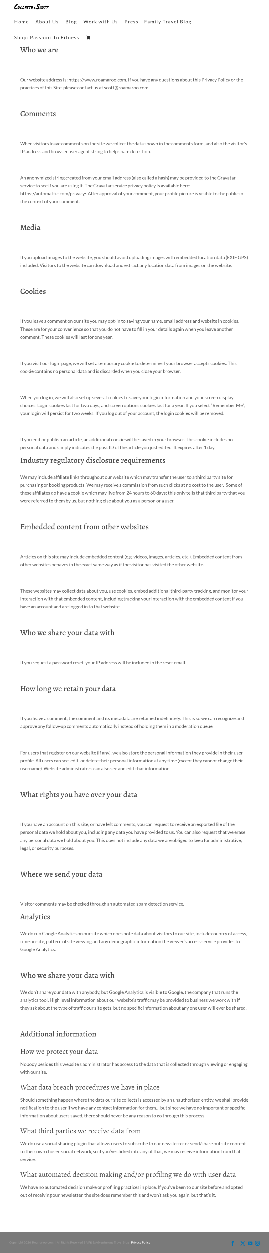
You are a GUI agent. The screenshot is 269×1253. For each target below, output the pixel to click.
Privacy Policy (140, 1242)
